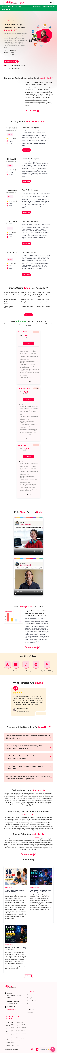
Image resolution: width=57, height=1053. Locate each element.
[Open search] (47, 2)
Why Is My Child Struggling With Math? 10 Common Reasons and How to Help (14, 891)
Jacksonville (14, 1038)
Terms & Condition (32, 1001)
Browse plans (5, 9)
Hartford (8, 1028)
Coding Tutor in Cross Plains (43, 296)
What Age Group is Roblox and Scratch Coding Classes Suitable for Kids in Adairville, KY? (24, 747)
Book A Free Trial (31, 111)
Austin (12, 1035)
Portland (23, 1027)
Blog (28, 1004)
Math (28, 1007)
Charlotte (18, 1022)
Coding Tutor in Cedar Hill (44, 299)
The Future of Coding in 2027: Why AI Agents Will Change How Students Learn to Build (41, 891)
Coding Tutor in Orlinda (43, 292)
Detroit (23, 1030)
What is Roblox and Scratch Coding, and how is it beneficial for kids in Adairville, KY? (27, 737)
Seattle (18, 1030)
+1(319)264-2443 (12, 1004)
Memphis (23, 1033)
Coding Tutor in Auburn (10, 299)
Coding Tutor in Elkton (27, 306)
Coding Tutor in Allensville (11, 292)
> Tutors (9, 21)
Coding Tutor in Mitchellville (8, 307)
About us (29, 995)
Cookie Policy (30, 1010)
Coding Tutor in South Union (10, 302)
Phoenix (8, 1042)
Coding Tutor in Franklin (27, 299)
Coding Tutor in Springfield (28, 295)
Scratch (10, 134)
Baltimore (23, 1039)
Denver (18, 1033)
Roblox (10, 197)
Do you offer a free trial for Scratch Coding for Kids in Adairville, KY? (24, 767)
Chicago (8, 1025)
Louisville (23, 1036)
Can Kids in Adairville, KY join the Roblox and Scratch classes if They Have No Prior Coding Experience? (27, 777)
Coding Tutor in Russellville (12, 295)
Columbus (14, 1045)
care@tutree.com (12, 1009)
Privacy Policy (30, 998)
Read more (28, 976)
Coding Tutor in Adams (27, 302)
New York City (7, 1037)
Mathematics (8, 887)
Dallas (12, 1027)
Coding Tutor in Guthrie (43, 302)
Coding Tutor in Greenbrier (44, 306)
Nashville (18, 1041)
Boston (8, 1022)
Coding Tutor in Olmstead (28, 292)
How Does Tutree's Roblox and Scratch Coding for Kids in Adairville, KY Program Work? (25, 757)
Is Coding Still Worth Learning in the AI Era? (15, 948)
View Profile (26, 150)
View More (28, 315)
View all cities (30, 1013)
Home (5, 21)
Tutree (37, 837)
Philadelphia (9, 1045)
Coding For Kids (34, 887)
